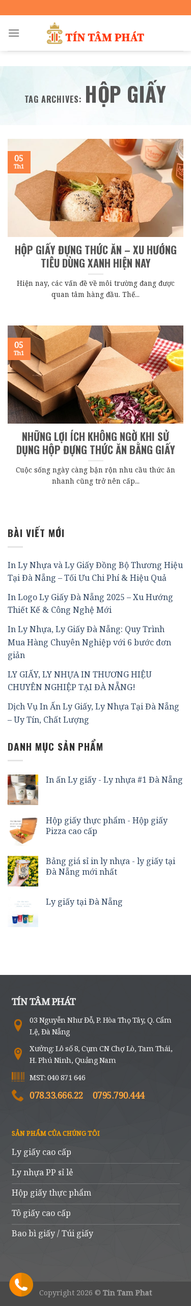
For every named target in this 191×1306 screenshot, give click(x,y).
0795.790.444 (119, 1095)
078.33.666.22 (57, 1095)
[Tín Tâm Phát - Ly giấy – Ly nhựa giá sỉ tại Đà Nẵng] (96, 33)
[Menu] (14, 32)
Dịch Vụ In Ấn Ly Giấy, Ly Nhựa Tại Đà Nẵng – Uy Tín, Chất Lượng (93, 713)
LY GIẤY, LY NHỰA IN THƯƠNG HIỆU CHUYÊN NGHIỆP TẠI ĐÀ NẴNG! (80, 681)
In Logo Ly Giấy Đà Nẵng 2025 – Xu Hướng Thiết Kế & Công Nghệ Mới (90, 603)
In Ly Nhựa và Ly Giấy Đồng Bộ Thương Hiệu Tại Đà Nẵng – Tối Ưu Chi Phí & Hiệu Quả (95, 571)
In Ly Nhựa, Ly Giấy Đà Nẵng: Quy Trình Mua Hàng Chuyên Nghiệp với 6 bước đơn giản (89, 642)
